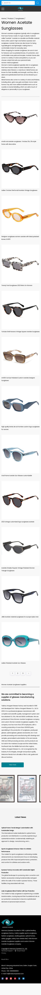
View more (12, 765)
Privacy (3, 953)
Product (11, 18)
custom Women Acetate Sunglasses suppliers (19, 722)
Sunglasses (19, 18)
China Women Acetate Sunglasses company (24, 719)
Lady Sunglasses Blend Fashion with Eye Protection (18, 891)
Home (3, 18)
